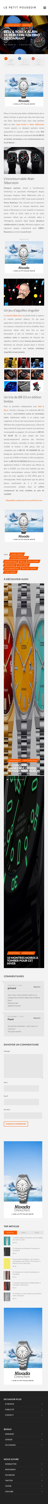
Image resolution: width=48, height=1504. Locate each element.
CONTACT (9, 1415)
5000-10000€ (10, 572)
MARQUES (9, 1434)
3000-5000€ (23, 565)
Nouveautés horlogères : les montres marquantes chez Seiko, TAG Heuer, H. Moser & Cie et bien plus (27, 1261)
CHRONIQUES (14, 760)
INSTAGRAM (10, 1469)
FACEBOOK (10, 1475)
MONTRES (27, 25)
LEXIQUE (8, 1439)
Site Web (7, 1110)
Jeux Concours (30, 760)
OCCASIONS (10, 1445)
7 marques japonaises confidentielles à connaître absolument (27, 1284)
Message (7, 1051)
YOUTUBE (9, 1491)
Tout (37, 1232)
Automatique (11, 561)
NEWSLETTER (10, 1464)
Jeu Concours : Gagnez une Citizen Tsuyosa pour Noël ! (22, 768)
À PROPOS (9, 1404)
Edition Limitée (29, 568)
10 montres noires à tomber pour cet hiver (22, 960)
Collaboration (12, 568)
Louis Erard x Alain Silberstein (30, 124)
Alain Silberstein (19, 558)
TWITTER (9, 1480)
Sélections (14, 953)
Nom (6, 1082)
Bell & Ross (33, 561)
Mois (24, 1232)
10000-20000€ (17, 554)
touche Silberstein (14, 315)
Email (6, 1096)
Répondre (37, 987)
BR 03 (22, 561)
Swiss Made (10, 565)
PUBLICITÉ (9, 1409)
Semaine (10, 1232)
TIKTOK (8, 1486)
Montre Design (13, 25)
